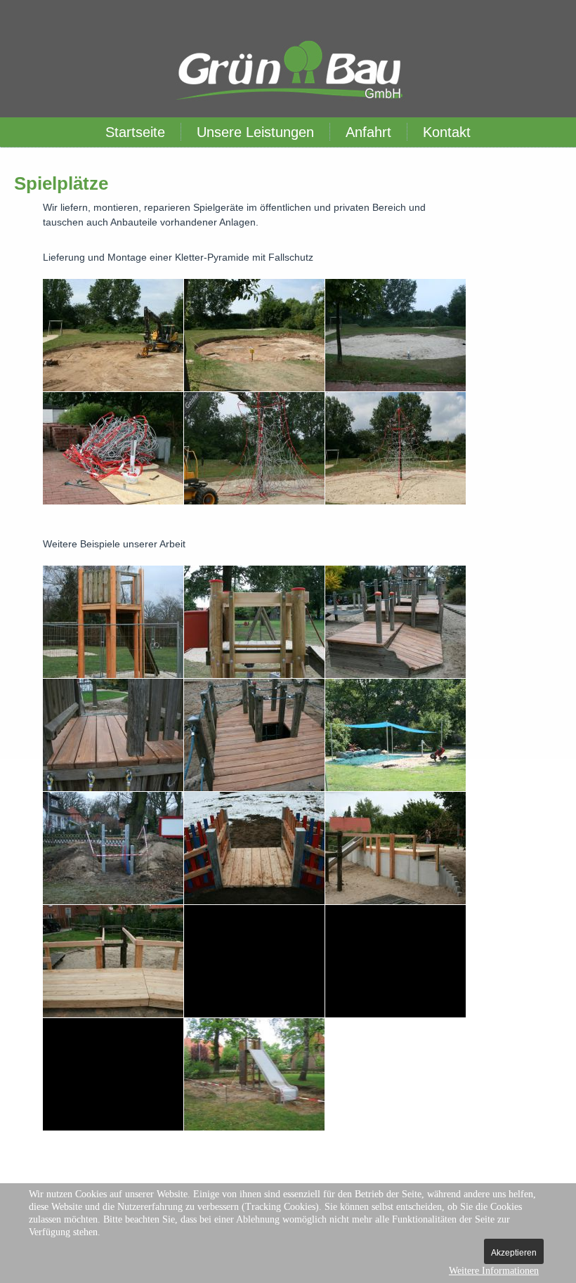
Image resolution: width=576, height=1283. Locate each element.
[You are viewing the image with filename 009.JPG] (254, 735)
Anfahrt (368, 132)
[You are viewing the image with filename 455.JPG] (395, 848)
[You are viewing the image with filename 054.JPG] (113, 335)
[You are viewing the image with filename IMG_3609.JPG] (254, 1074)
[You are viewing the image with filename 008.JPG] (113, 735)
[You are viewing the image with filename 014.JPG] (395, 735)
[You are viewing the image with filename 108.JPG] (395, 335)
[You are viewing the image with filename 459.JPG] (254, 961)
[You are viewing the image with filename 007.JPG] (395, 622)
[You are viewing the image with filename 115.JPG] (395, 448)
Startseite (135, 132)
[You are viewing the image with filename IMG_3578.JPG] (395, 961)
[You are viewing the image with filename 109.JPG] (113, 448)
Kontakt (447, 132)
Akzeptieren (514, 1253)
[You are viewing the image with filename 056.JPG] (254, 848)
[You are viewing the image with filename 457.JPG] (113, 961)
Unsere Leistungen (255, 132)
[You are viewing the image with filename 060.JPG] (254, 335)
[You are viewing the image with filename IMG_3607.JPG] (113, 1074)
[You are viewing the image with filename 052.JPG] (113, 848)
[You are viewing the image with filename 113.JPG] (254, 448)
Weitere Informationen (494, 1270)
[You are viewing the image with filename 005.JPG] (254, 622)
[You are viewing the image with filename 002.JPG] (113, 622)
